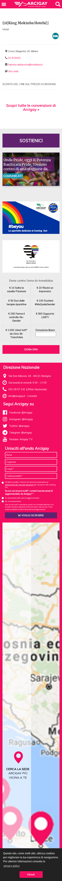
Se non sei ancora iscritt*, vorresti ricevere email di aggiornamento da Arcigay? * (29, 492)
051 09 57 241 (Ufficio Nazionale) (27, 389)
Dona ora (31, 349)
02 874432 (14, 57)
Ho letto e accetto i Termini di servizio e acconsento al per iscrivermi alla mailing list (30, 484)
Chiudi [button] (31, 874)
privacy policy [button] (12, 865)
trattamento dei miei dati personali (19, 485)
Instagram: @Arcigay (21, 419)
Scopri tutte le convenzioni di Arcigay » (31, 107)
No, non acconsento (13, 501)
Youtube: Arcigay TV (20, 439)
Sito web (13, 71)
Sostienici (31, 140)
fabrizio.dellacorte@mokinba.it (25, 64)
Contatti (32, 396)
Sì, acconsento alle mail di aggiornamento (22, 498)
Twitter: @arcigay (19, 425)
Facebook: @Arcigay (20, 412)
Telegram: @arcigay (20, 432)
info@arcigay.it (16, 396)
